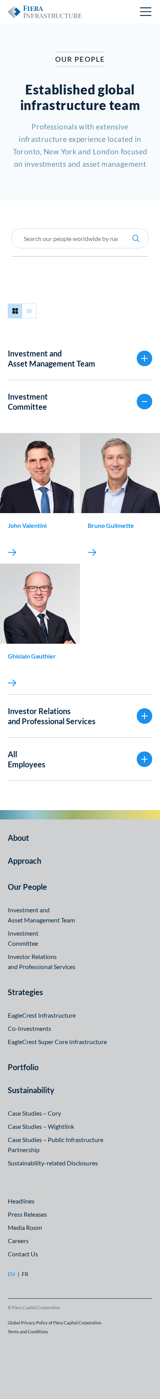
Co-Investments (29, 1028)
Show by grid (15, 311)
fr (25, 1274)
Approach (24, 860)
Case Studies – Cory (34, 1113)
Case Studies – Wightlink (41, 1126)
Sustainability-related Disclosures (53, 1163)
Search (136, 238)
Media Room (25, 1227)
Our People (27, 886)
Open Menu (146, 11)
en (11, 1274)
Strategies (25, 992)
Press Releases (27, 1214)
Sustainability (31, 1090)
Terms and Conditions (28, 1331)
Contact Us (23, 1254)
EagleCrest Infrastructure (42, 1015)
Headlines (21, 1201)
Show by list (29, 311)
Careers (18, 1240)
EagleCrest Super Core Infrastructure (57, 1041)
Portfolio (23, 1067)
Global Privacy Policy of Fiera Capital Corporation (54, 1322)
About (18, 837)
